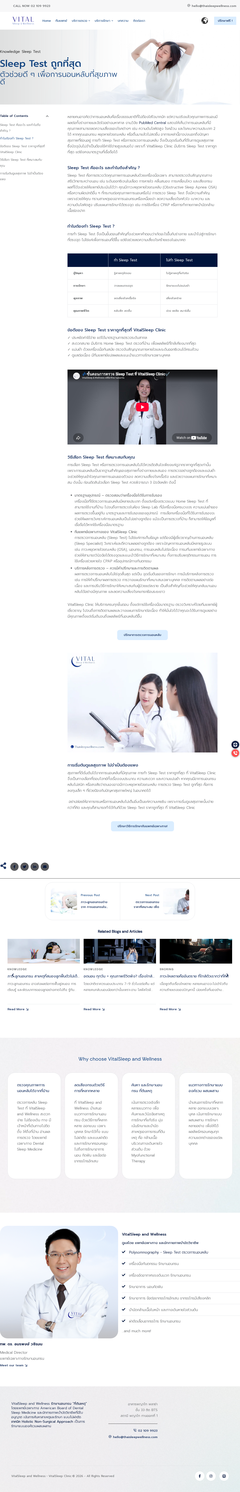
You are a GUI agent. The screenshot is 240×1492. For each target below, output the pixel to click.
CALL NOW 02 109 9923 (31, 6)
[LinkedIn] (35, 867)
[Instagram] (211, 1476)
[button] (89, 21)
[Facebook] (14, 867)
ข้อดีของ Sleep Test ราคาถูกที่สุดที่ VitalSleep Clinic (22, 149)
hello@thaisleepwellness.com (214, 6)
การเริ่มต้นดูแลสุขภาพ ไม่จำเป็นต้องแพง (21, 176)
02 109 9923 (148, 1430)
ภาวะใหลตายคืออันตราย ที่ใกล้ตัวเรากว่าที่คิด (194, 976)
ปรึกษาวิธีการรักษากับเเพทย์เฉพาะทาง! (142, 826)
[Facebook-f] (199, 1476)
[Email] (45, 867)
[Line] (224, 1476)
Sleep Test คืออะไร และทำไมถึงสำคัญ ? (20, 128)
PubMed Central (152, 123)
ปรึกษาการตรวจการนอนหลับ (142, 635)
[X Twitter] (24, 867)
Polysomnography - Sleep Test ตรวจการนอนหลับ (168, 1252)
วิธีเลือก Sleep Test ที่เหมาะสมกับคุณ (21, 163)
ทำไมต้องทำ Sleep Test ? (16, 138)
